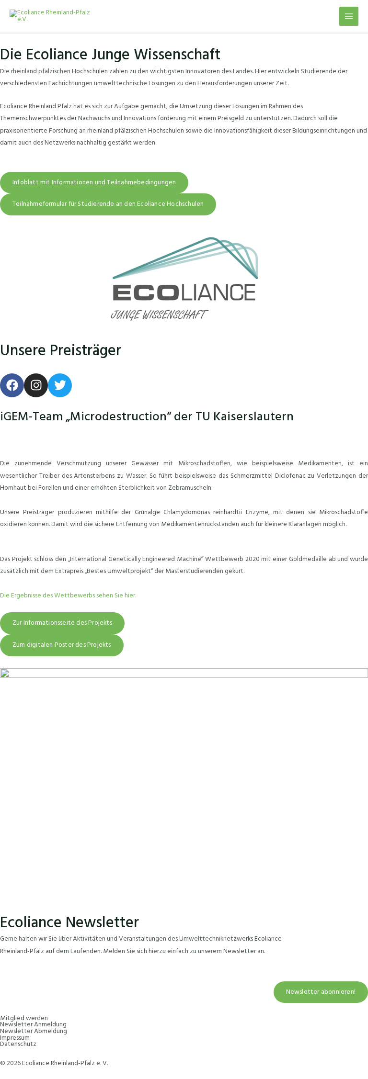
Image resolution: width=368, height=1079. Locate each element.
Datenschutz (18, 1044)
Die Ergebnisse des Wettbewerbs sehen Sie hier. (68, 596)
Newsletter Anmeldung (33, 1025)
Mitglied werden (24, 1018)
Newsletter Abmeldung (33, 1031)
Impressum (15, 1038)
